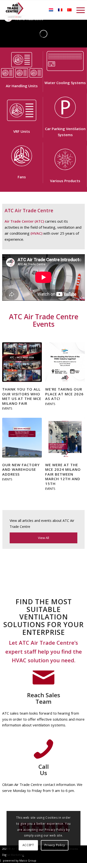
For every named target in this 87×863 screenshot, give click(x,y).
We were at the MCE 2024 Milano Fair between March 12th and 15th (63, 474)
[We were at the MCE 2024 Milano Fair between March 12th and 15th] (65, 437)
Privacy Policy (54, 845)
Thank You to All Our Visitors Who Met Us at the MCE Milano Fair (21, 396)
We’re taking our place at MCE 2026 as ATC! (64, 394)
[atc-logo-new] (14, 10)
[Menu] (78, 10)
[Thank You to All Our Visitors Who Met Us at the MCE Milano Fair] (22, 362)
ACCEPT (28, 845)
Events (7, 408)
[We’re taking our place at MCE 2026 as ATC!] (65, 362)
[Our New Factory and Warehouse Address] (22, 437)
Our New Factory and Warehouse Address (21, 469)
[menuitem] (78, 10)
